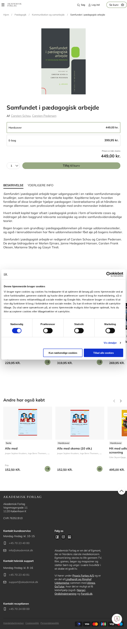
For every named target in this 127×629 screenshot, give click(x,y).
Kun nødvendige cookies (63, 352)
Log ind (96, 4)
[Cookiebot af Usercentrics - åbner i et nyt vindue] (108, 274)
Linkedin (69, 537)
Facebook (57, 537)
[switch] (48, 330)
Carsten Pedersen (44, 116)
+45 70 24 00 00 (19, 609)
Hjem (6, 14)
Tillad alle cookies (103, 352)
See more (79, 440)
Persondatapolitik (50, 623)
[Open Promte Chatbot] (117, 619)
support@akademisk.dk (23, 582)
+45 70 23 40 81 (19, 574)
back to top (121, 491)
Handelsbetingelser (13, 623)
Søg (83, 4)
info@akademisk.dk (21, 550)
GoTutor (59, 586)
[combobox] (13, 165)
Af (8, 116)
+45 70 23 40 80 (19, 543)
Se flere (27, 440)
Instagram (63, 537)
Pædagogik (20, 14)
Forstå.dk (86, 593)
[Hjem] (14, 4)
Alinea (91, 582)
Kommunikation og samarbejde (48, 14)
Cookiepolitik (32, 623)
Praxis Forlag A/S (83, 575)
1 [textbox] (11, 165)
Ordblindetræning (65, 593)
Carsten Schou (21, 116)
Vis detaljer (110, 342)
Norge (81, 590)
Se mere (47, 362)
